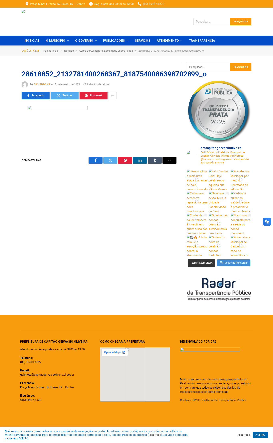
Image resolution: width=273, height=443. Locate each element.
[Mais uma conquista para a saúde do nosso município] (241, 223)
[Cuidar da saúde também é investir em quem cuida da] (197, 223)
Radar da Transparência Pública (226, 400)
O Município (55, 40)
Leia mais (155, 435)
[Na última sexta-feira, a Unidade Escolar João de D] (219, 201)
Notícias (32, 40)
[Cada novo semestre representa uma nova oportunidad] (197, 201)
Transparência (202, 40)
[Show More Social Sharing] (113, 95)
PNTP (197, 400)
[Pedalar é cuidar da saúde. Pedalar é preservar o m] (241, 201)
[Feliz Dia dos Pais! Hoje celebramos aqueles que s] (219, 179)
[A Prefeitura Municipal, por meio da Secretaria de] (241, 179)
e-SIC (38, 399)
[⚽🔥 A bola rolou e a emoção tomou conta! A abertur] (197, 245)
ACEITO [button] (260, 434)
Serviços (142, 40)
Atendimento (168, 40)
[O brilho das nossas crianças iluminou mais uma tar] (219, 223)
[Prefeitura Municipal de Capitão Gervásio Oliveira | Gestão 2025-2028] (50, 22)
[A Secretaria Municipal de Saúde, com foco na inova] (241, 245)
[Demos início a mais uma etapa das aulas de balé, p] (197, 179)
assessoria (209, 383)
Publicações (114, 40)
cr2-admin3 (42, 84)
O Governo (84, 40)
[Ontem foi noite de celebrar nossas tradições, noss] (219, 245)
